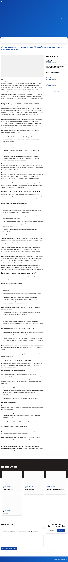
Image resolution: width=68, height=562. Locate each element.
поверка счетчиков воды (33, 79)
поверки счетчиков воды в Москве (12, 106)
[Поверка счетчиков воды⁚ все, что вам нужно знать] (34, 478)
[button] (3, 38)
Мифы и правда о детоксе (52, 72)
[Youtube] (66, 18)
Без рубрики (48, 62)
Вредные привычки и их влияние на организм (55, 60)
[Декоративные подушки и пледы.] (12, 502)
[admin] (2, 52)
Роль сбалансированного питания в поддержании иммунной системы (54, 83)
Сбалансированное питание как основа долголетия (11, 488)
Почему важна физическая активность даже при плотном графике (55, 67)
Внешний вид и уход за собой (53, 77)
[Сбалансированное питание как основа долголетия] (12, 478)
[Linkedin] (62, 18)
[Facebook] (59, 18)
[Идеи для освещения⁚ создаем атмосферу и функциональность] (56, 478)
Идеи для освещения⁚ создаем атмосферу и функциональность (55, 488)
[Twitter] (64, 18)
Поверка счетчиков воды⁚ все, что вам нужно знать (34, 488)
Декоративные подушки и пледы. (12, 511)
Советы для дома (7, 486)
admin (4, 490)
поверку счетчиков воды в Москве (13, 276)
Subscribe (61, 530)
